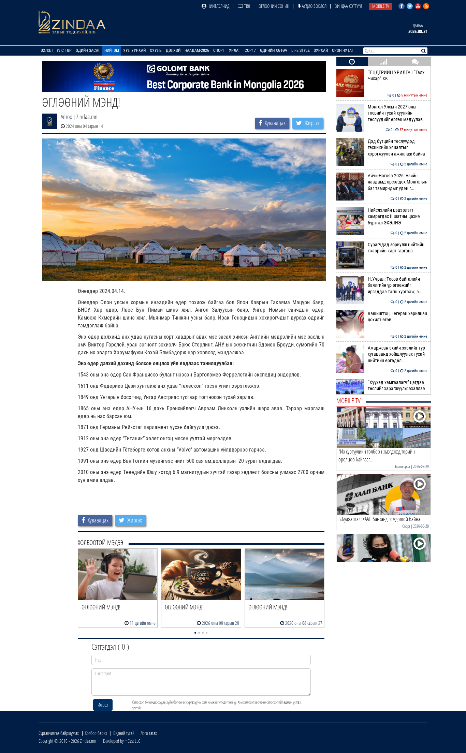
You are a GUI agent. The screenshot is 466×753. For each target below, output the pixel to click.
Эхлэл (47, 50)
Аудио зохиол (313, 6)
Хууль (156, 50)
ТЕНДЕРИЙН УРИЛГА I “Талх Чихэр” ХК (397, 76)
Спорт (219, 50)
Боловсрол (402, 466)
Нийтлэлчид (217, 6)
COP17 (250, 50)
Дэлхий (173, 50)
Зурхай (321, 50)
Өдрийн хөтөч (273, 50)
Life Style (300, 50)
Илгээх (103, 705)
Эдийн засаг (88, 50)
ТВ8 (246, 6)
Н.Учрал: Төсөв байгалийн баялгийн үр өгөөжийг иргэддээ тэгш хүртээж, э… (397, 285)
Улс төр (64, 50)
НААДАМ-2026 (197, 50)
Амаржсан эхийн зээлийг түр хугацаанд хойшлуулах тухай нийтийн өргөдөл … (397, 354)
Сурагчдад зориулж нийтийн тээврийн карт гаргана (397, 248)
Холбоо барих (96, 733)
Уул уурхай (134, 50)
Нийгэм (111, 50)
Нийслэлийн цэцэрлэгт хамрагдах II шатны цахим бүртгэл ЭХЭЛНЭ (397, 216)
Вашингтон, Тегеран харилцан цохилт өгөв (397, 317)
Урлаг (235, 50)
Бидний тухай (123, 733)
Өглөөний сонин (274, 6)
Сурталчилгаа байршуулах (59, 733)
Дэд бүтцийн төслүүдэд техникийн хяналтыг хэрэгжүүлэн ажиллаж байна (397, 147)
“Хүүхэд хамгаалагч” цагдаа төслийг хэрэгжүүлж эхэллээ (397, 386)
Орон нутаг (343, 50)
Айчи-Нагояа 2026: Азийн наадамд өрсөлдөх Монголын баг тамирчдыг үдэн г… (397, 182)
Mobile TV (380, 6)
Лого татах (149, 733)
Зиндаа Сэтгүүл (348, 6)
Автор (66, 117)
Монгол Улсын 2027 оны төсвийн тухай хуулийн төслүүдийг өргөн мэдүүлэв (397, 113)
